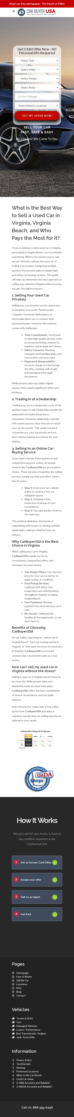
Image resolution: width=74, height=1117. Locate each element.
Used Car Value (25, 1078)
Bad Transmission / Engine (31, 1033)
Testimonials (23, 1063)
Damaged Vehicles (26, 1025)
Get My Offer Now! (37, 115)
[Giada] (37, 778)
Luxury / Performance (28, 1029)
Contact (21, 995)
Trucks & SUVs (24, 1018)
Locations (21, 984)
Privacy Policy (24, 1060)
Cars (19, 1022)
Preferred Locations (27, 1071)
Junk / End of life (25, 1037)
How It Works (24, 976)
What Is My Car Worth (29, 1075)
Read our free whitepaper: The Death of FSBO (37, 3)
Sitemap (21, 1067)
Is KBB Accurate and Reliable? (33, 1082)
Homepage (22, 972)
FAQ (18, 987)
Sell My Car (22, 980)
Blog (18, 991)
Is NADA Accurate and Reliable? (34, 1086)
